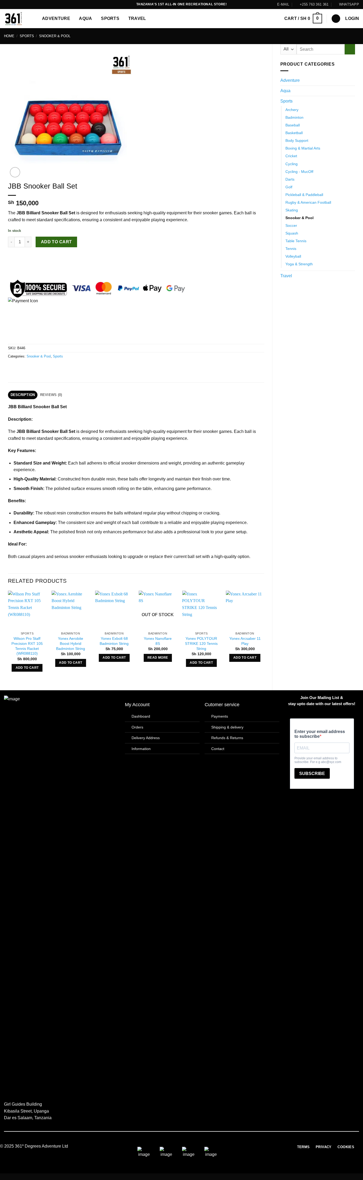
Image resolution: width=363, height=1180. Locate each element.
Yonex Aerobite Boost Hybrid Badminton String (70, 643)
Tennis (290, 248)
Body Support (296, 140)
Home (9, 36)
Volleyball (293, 256)
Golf (288, 187)
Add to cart (56, 242)
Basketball (294, 133)
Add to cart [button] (27, 667)
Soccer (291, 225)
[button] (303, 18)
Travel (137, 18)
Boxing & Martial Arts (302, 148)
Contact (217, 749)
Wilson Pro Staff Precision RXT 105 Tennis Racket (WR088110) (27, 645)
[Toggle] (352, 80)
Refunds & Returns (227, 738)
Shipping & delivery (227, 727)
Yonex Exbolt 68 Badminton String (114, 641)
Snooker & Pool (54, 36)
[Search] (336, 18)
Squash (291, 233)
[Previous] (8, 636)
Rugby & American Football (308, 202)
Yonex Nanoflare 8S (158, 641)
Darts (289, 179)
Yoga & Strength (299, 264)
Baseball (292, 125)
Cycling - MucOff (299, 171)
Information (141, 749)
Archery (291, 110)
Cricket (291, 156)
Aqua (85, 18)
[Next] (264, 636)
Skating (291, 210)
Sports (110, 18)
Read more (157, 657)
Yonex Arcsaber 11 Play (245, 641)
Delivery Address (146, 738)
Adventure (56, 18)
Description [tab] (23, 395)
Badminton (294, 117)
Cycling (291, 164)
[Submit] (350, 49)
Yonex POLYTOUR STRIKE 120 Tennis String (201, 643)
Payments (219, 716)
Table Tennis (295, 241)
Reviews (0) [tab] (51, 395)
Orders (137, 727)
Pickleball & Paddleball (304, 195)
